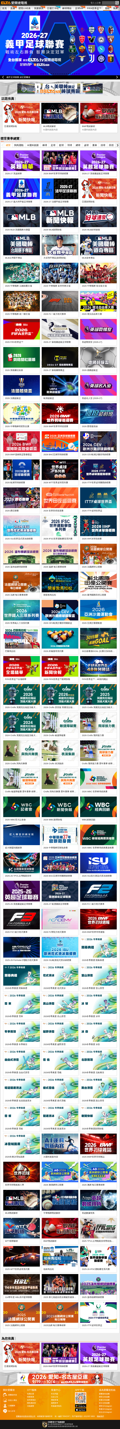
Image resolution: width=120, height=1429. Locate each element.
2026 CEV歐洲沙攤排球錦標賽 (96, 454)
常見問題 (54, 1394)
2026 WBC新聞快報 (52, 820)
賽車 (94, 145)
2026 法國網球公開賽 (92, 567)
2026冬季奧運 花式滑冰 (54, 988)
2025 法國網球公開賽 (15, 1325)
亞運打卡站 (53, 8)
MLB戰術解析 (49, 126)
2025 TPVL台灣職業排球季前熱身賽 (99, 1241)
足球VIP (79, 8)
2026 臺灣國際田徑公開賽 (94, 595)
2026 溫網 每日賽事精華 (54, 567)
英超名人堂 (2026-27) (92, 398)
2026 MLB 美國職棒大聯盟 (17, 230)
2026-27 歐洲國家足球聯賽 (56, 904)
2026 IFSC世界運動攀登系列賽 (58, 539)
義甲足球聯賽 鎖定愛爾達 (18, 77)
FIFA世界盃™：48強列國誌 (95, 679)
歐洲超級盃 (48, 398)
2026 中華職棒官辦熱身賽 (55, 848)
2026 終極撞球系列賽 (53, 651)
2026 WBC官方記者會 (15, 820)
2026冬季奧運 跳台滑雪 (93, 1100)
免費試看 (30, 1394)
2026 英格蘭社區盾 (14, 370)
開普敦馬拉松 (49, 595)
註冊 (99, 3)
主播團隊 (11, 1406)
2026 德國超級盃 (90, 370)
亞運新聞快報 (10, 126)
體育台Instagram (105, 1406)
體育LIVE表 (25, 8)
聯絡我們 (100, 1416)
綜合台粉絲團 (104, 1403)
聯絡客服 (54, 1400)
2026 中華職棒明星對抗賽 (17, 426)
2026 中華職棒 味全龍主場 (94, 286)
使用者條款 (31, 1400)
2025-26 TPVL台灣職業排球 (18, 876)
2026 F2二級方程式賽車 (93, 904)
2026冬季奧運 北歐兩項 (93, 1072)
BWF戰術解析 (88, 126)
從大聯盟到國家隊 (13, 848)
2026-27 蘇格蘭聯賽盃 (53, 370)
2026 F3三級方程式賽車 (16, 932)
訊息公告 (54, 1397)
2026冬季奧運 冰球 (91, 1016)
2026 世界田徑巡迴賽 (53, 511)
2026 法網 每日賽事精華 (16, 595)
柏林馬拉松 (48, 1269)
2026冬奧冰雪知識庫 (14, 1157)
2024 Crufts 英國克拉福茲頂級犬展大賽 (23, 735)
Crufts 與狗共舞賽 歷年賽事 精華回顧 (60, 791)
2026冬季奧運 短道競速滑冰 (18, 1100)
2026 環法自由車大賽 (92, 314)
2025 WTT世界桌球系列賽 (17, 1269)
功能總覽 (30, 1406)
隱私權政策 (31, 1403)
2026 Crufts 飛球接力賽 (93, 735)
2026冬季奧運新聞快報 (92, 1129)
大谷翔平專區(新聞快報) (54, 258)
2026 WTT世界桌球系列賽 (55, 482)
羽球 (69, 145)
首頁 (4, 8)
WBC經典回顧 (88, 820)
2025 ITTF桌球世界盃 (92, 1325)
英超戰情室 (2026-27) (92, 342)
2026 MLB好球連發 (91, 230)
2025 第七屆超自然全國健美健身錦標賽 (61, 1297)
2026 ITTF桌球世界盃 (92, 511)
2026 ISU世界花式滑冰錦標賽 (19, 539)
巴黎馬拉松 (10, 651)
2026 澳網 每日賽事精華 (93, 1185)
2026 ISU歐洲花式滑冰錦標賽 (57, 960)
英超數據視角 (88, 1213)
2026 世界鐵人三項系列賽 (17, 623)
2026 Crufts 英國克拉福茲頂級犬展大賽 (23, 707)
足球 (53, 145)
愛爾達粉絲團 (104, 1394)
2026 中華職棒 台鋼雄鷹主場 (18, 286)
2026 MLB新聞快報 (52, 230)
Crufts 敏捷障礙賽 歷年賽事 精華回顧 (22, 791)
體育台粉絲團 (104, 1397)
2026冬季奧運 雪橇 (52, 1072)
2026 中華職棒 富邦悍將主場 (56, 286)
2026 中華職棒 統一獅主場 (17, 314)
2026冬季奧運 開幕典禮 (93, 960)
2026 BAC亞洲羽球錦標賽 (55, 454)
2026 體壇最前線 (90, 426)
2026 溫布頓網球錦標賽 (16, 567)
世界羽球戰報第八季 (14, 1185)
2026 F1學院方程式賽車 (54, 932)
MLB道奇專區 (88, 258)
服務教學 (54, 1403)
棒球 (44, 145)
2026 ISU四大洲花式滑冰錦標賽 (97, 876)
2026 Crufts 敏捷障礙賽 (54, 735)
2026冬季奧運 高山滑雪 (54, 1016)
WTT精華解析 (11, 1241)
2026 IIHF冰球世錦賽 (92, 539)
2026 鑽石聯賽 (12, 511)
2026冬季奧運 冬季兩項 (16, 1044)
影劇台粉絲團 (104, 1400)
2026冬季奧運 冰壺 (91, 1044)
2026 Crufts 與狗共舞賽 (16, 763)
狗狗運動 (19, 145)
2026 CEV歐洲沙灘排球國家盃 (57, 623)
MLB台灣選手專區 (13, 258)
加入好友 (11, 1411)
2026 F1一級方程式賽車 (54, 314)
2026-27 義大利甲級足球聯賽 (18, 202)
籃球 (61, 145)
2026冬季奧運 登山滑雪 (93, 988)
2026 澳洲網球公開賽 (53, 1185)
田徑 (111, 145)
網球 (78, 145)
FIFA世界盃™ (94, 8)
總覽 (8, 145)
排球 (103, 145)
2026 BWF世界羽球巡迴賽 (55, 426)
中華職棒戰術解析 (51, 1213)
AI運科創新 (33, 145)
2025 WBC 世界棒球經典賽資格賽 (98, 848)
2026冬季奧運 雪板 (14, 1129)
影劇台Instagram (105, 1409)
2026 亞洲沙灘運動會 (92, 623)
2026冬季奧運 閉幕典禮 (16, 988)
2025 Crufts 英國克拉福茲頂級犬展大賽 (100, 707)
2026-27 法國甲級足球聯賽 (56, 202)
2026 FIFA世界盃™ (14, 342)
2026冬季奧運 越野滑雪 (54, 1044)
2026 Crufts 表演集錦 (53, 763)
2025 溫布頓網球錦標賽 (93, 1297)
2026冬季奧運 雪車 (14, 1016)
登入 (93, 3)
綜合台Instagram (105, 1412)
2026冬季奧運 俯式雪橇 (54, 1100)
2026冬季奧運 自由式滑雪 (17, 1072)
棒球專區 (67, 8)
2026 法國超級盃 (13, 398)
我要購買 (38, 8)
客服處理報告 (56, 1406)
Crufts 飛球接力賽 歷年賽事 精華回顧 (99, 763)
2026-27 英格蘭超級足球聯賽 (95, 173)
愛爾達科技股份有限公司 (25, 1416)
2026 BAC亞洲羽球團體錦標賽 (57, 876)
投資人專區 (12, 1400)
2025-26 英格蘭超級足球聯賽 (18, 904)
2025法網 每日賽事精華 (54, 1325)
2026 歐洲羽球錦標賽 (15, 482)
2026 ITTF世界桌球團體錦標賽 (96, 482)
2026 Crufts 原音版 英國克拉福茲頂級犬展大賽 (65, 707)
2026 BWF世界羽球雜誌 (93, 1157)
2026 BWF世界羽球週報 (93, 932)
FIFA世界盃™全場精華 (15, 679)
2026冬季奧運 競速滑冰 (54, 1129)
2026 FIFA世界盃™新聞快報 (56, 679)
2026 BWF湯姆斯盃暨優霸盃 (18, 454)
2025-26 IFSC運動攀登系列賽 (96, 1269)
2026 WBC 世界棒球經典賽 (94, 791)
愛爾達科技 (12, 1395)
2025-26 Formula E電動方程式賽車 (21, 960)
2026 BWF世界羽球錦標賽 (55, 173)
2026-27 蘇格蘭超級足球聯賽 (57, 342)
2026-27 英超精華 (13, 173)
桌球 (86, 145)
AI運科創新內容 (50, 1157)
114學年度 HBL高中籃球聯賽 (18, 1297)
